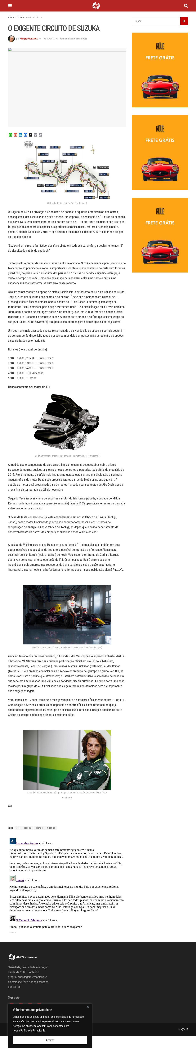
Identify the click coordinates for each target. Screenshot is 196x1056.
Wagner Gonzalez (29, 38)
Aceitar (50, 1040)
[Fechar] (88, 1006)
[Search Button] (186, 5)
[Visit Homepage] (96, 6)
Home (11, 17)
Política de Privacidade (32, 1030)
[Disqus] (67, 884)
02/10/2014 (49, 38)
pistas (39, 828)
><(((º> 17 (183, 1029)
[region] (50, 1026)
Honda (28, 828)
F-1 (18, 828)
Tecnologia (81, 38)
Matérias (21, 17)
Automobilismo (35, 17)
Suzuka (51, 828)
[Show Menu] (10, 5)
